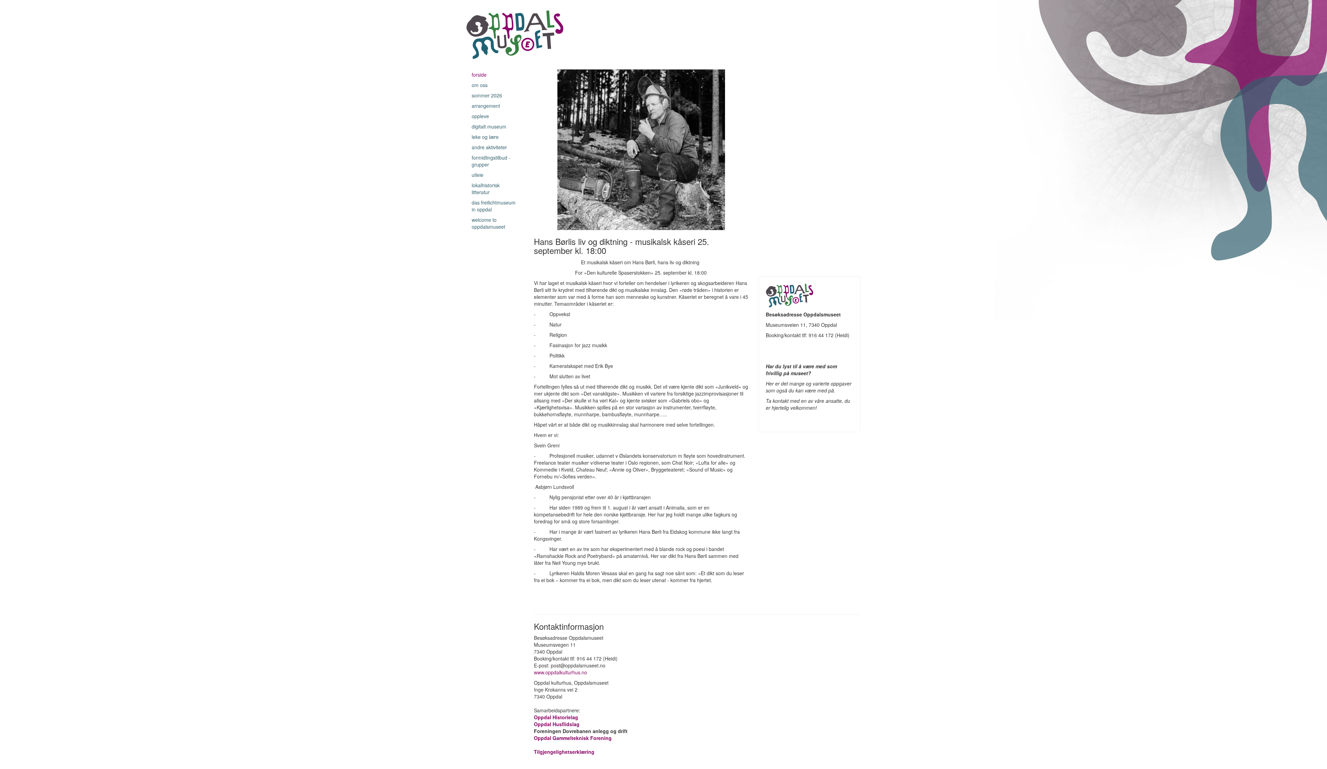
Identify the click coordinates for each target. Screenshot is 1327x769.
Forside (479, 74)
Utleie (477, 174)
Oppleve (480, 116)
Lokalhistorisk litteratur (486, 189)
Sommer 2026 (487, 95)
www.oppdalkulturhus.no (561, 672)
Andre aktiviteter (489, 147)
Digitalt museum (489, 126)
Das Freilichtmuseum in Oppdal (494, 206)
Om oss (480, 85)
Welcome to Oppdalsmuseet (488, 223)
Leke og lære (485, 136)
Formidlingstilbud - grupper (491, 161)
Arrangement (486, 105)
